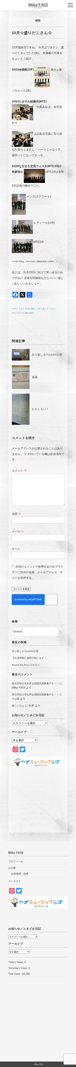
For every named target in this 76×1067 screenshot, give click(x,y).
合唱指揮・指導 (19, 873)
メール (18, 531)
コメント (19, 470)
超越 (34, 376)
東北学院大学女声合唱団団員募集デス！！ (35, 683)
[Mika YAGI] (38, 4)
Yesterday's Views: (18, 968)
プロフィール (15, 861)
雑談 (37, 20)
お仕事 (12, 868)
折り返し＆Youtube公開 (47, 354)
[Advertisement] (38, 798)
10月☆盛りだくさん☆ (46, 309)
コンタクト (14, 881)
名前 (16, 513)
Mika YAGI (29, 313)
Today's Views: (16, 962)
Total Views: (15, 974)
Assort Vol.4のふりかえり (26, 664)
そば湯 (15, 698)
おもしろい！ (40, 408)
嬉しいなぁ (18, 705)
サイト (16, 548)
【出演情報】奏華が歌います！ (29, 658)
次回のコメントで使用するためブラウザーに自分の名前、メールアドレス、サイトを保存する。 (37, 572)
